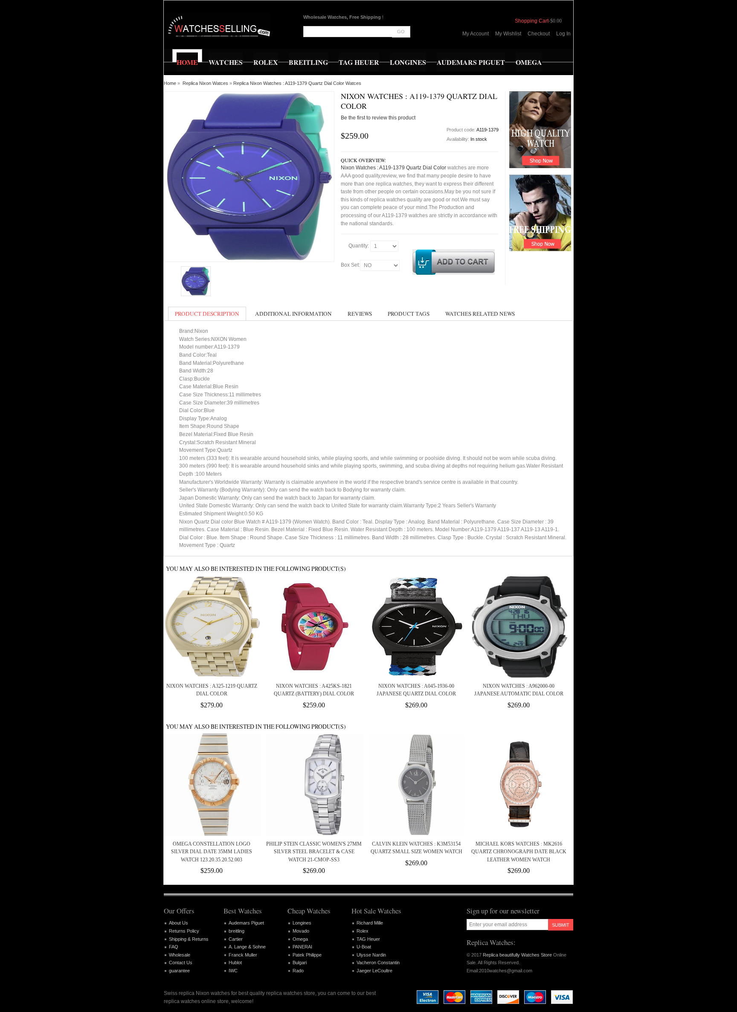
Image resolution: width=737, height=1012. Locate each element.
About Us (178, 922)
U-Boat (364, 946)
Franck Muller (243, 954)
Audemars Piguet (246, 922)
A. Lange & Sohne (247, 946)
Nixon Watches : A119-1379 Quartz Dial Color (393, 168)
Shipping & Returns (189, 939)
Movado (301, 930)
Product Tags (408, 313)
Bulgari (300, 962)
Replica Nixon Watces (205, 83)
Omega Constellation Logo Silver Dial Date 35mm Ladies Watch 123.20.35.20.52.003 (211, 852)
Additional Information (293, 313)
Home (170, 83)
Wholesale (179, 954)
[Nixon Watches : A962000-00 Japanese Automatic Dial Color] (518, 627)
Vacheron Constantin (378, 962)
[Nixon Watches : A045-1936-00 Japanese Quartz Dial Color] (416, 627)
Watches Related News (480, 313)
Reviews (360, 313)
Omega (300, 939)
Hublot (235, 962)
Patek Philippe (307, 954)
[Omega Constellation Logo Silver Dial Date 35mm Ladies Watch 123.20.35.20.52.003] (211, 784)
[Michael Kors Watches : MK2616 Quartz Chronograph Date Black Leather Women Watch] (518, 784)
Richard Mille (370, 922)
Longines (302, 922)
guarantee (179, 970)
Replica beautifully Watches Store (517, 954)
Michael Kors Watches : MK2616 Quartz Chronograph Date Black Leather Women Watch (518, 852)
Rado (298, 970)
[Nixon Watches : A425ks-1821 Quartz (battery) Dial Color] (314, 627)
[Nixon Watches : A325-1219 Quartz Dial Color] (211, 627)
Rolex (362, 930)
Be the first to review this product (378, 118)
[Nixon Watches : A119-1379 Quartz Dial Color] (196, 281)
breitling (236, 930)
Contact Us (180, 962)
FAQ (173, 946)
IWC (233, 970)
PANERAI (302, 946)
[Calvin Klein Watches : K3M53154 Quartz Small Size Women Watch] (416, 784)
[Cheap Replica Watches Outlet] (218, 25)
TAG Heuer (368, 939)
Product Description (207, 313)
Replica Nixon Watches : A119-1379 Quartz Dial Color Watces (297, 83)
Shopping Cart (531, 21)
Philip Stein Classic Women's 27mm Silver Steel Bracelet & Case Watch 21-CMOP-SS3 (314, 852)
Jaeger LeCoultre (374, 970)
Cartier (236, 939)
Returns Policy (184, 930)
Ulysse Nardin (371, 954)
